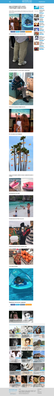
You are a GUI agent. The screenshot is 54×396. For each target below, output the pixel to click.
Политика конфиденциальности (24, 393)
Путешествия (39, 393)
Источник (10, 306)
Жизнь (38, 390)
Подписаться (42, 2)
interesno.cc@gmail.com (13, 394)
